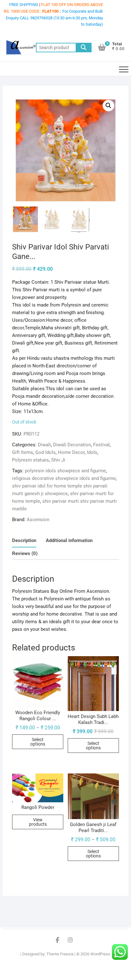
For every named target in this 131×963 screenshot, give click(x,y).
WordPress (100, 954)
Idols (92, 452)
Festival (101, 445)
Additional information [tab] (69, 540)
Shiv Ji (58, 460)
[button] (108, 105)
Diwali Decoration (72, 445)
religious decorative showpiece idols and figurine (64, 478)
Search (84, 47)
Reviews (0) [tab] (25, 553)
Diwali (44, 445)
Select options (37, 741)
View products (38, 822)
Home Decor (71, 452)
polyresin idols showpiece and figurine (65, 471)
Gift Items (22, 452)
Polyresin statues (30, 460)
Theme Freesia (59, 954)
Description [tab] (24, 540)
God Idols (45, 452)
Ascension (38, 519)
